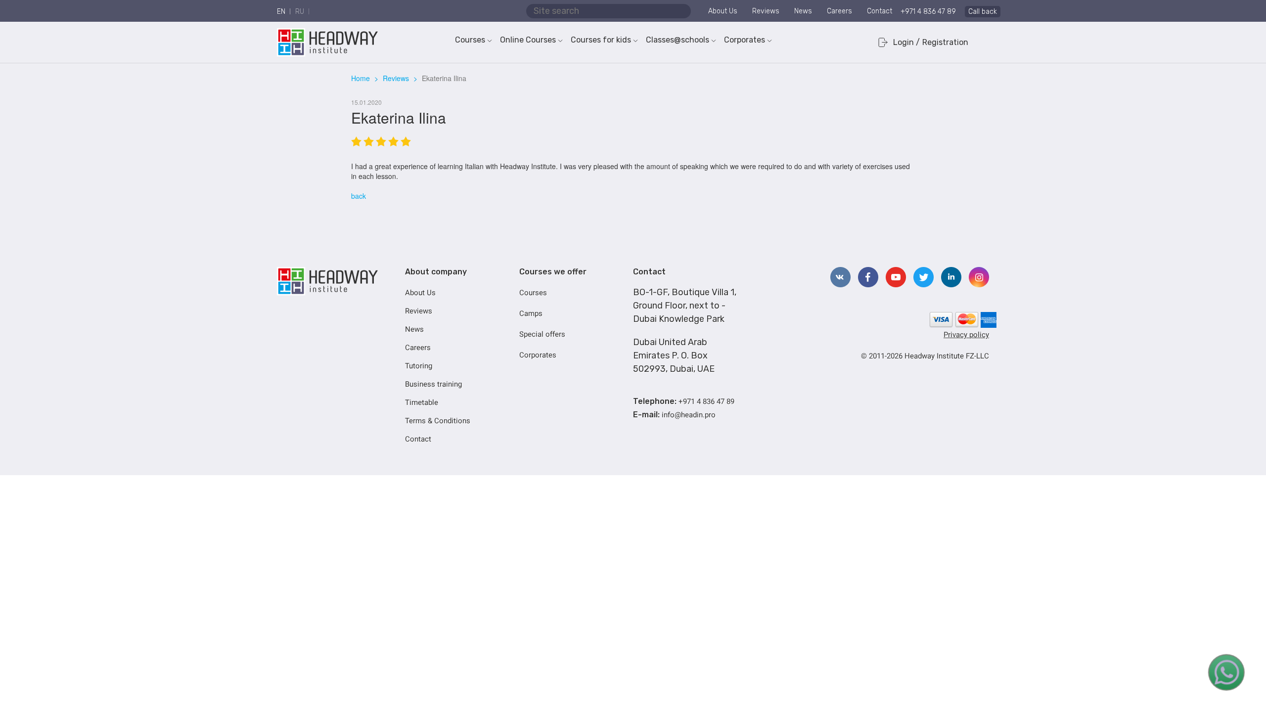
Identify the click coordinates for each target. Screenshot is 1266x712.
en (281, 11)
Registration (945, 42)
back (358, 196)
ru (299, 11)
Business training (433, 384)
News (803, 11)
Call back (982, 11)
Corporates (744, 39)
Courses (470, 39)
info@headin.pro (689, 414)
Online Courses (528, 39)
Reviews (765, 11)
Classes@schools (677, 39)
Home (360, 78)
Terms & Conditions (437, 420)
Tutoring (418, 365)
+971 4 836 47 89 (928, 11)
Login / (906, 42)
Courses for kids (601, 39)
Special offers (542, 334)
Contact (879, 11)
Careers (839, 11)
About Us (722, 11)
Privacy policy (966, 334)
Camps (531, 313)
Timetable (421, 402)
